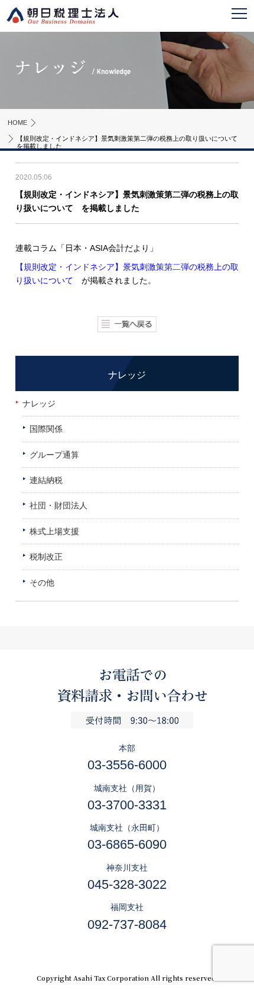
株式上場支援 (54, 531)
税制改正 (46, 556)
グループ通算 (54, 454)
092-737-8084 (127, 924)
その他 (42, 582)
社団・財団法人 (58, 505)
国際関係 (46, 429)
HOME (17, 122)
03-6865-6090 (127, 844)
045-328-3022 (127, 884)
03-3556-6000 (127, 765)
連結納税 (46, 480)
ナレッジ (39, 403)
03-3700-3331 (127, 805)
